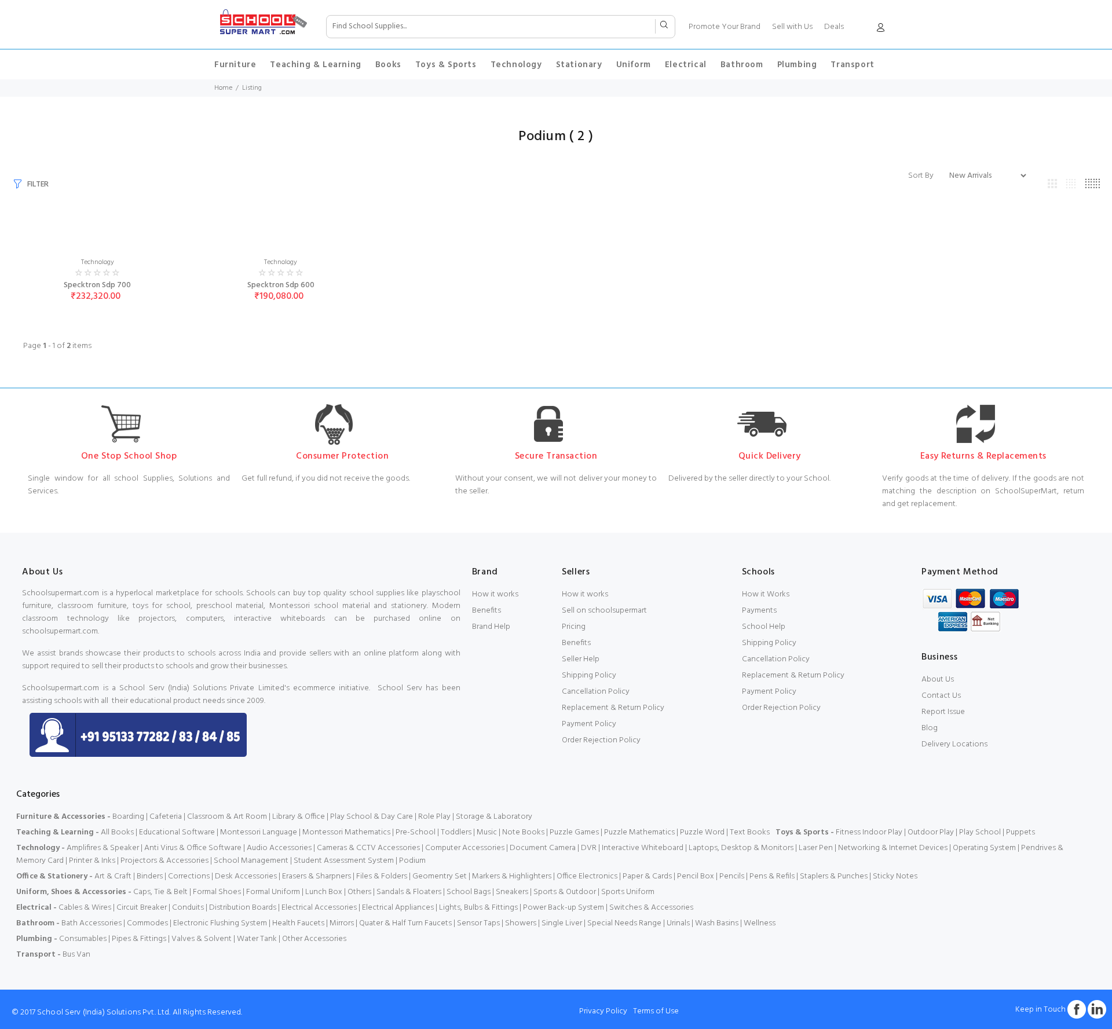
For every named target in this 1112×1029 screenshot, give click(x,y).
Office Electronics (587, 876)
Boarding (128, 816)
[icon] (880, 30)
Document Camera (543, 848)
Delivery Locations (954, 744)
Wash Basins (716, 923)
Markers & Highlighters (511, 876)
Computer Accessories (464, 848)
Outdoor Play (931, 832)
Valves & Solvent (201, 939)
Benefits (486, 610)
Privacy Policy (603, 1011)
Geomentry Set (439, 876)
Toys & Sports (446, 65)
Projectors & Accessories (164, 860)
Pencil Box (695, 876)
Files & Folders (381, 876)
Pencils (731, 876)
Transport (852, 65)
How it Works (765, 594)
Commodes (147, 923)
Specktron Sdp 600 (280, 285)
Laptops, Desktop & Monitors (741, 848)
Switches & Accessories (651, 907)
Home (223, 88)
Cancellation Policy (596, 691)
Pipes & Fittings (139, 939)
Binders (150, 876)
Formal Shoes (217, 892)
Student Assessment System (344, 860)
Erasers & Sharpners (316, 876)
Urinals (678, 923)
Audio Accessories (279, 848)
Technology (516, 65)
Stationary (579, 65)
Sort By (921, 176)
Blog (929, 728)
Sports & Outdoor (564, 892)
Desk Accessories (246, 876)
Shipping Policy (589, 675)
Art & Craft (112, 876)
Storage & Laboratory (494, 816)
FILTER (38, 184)
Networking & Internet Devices (893, 848)
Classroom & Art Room (227, 816)
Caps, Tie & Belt (160, 892)
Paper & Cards (647, 876)
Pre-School (416, 832)
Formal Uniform (273, 892)
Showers (520, 923)
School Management (251, 860)
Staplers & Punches (834, 876)
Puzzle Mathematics (639, 832)
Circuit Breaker (141, 907)
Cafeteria (165, 816)
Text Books (750, 832)
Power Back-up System (563, 907)
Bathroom (741, 65)
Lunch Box (323, 892)
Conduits (188, 907)
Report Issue (943, 712)
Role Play (434, 816)
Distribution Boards (242, 907)
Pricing (574, 626)
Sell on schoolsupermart (604, 610)
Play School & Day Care (371, 816)
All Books (117, 832)
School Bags (469, 892)
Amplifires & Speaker (103, 848)
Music (487, 832)
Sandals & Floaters (408, 892)
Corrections (189, 876)
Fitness (848, 832)
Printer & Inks (92, 860)
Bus (69, 954)
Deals (834, 27)
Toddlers (456, 832)
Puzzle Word (702, 832)
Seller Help (580, 659)
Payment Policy (589, 724)
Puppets (1020, 832)
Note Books (523, 832)
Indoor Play (882, 832)
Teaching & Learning (315, 65)
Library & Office (298, 816)
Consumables (83, 939)
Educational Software (177, 832)
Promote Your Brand (724, 27)
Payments (759, 610)
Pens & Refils (772, 876)
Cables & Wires (84, 907)
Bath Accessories (91, 923)
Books (388, 65)
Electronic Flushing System (220, 923)
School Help (763, 626)
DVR (589, 848)
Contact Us (941, 695)
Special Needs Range (624, 923)
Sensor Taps (478, 923)
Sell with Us (792, 27)
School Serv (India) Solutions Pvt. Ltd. (103, 1012)
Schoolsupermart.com (60, 593)
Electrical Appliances (398, 907)
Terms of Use (656, 1011)
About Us (937, 679)
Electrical (686, 65)
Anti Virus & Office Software (193, 848)
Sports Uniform (627, 892)
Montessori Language (258, 832)
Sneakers (512, 892)
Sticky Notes (895, 876)
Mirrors (342, 923)
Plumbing (797, 65)
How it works (495, 594)
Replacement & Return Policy (613, 708)
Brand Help (491, 626)
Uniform (633, 65)
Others (359, 892)
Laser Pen (816, 848)
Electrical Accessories (319, 907)
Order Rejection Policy (601, 740)
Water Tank (257, 939)
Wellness (760, 923)
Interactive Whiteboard (642, 848)
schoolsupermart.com (60, 631)
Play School (980, 832)
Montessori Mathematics (346, 832)
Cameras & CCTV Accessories (368, 848)
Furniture (235, 65)
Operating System (984, 848)
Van (83, 954)
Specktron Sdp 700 (97, 285)
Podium (412, 860)
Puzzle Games (574, 832)
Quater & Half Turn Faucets (405, 923)
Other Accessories (314, 939)
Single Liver (562, 923)
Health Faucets (298, 923)
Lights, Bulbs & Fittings (478, 907)
